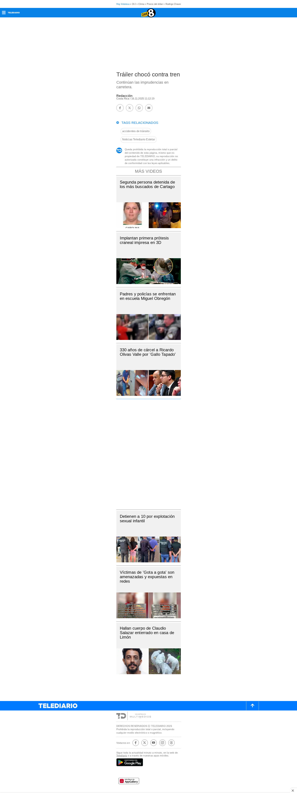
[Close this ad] (293, 790)
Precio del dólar (155, 4)
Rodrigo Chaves (174, 4)
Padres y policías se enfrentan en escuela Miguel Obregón (148, 296)
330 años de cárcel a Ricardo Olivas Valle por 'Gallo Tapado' (148, 352)
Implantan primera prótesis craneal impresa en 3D (144, 240)
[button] (4, 13)
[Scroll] (252, 705)
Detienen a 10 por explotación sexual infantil (147, 518)
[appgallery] (148, 782)
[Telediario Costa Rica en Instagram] (162, 742)
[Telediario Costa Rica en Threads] (171, 742)
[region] (148, 453)
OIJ (134, 4)
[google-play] (148, 762)
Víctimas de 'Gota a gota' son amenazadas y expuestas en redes (147, 577)
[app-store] (148, 772)
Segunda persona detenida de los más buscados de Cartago (147, 184)
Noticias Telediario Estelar (138, 139)
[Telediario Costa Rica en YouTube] (153, 742)
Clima (141, 4)
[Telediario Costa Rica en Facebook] (135, 742)
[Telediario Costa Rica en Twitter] (144, 742)
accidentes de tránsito (136, 131)
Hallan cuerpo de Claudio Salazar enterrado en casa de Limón (147, 632)
